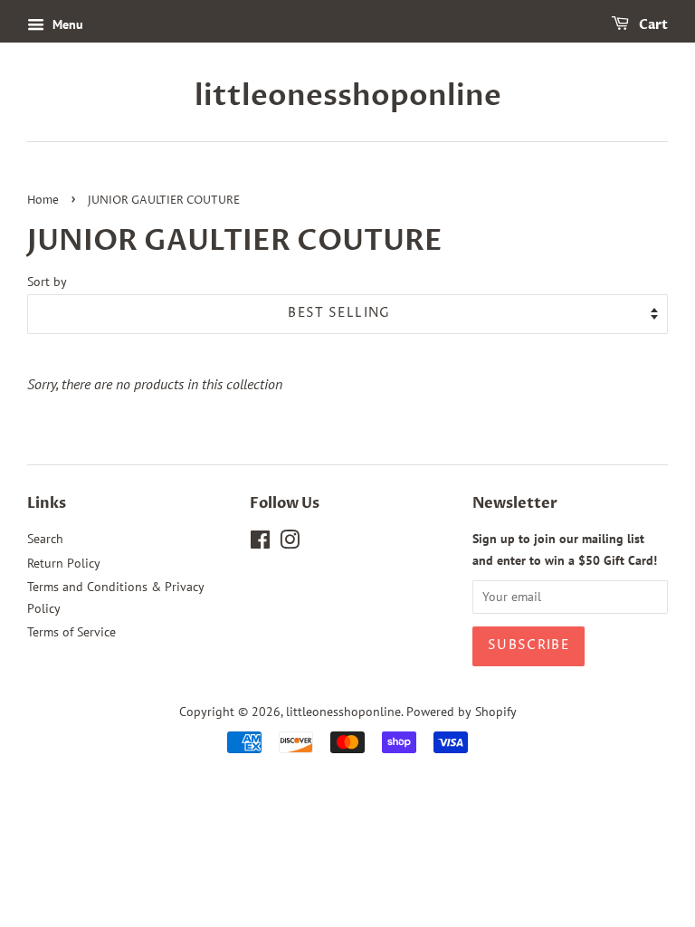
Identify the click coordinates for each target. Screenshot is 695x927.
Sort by (47, 281)
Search (45, 538)
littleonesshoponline (348, 96)
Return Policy (63, 563)
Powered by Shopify (461, 711)
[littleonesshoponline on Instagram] (290, 543)
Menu (66, 24)
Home (43, 200)
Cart (652, 24)
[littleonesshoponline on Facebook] (260, 543)
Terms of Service (71, 632)
